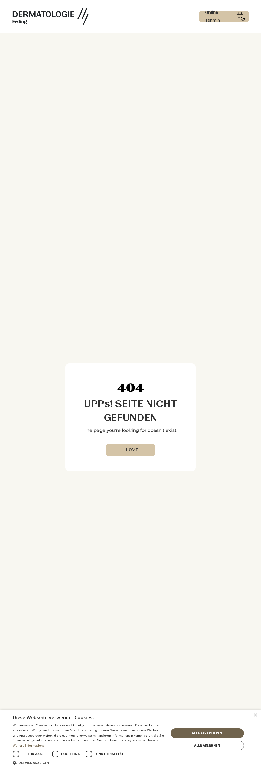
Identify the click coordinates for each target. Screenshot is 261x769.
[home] (50, 16)
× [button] (255, 715)
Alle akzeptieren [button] (207, 733)
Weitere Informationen (29, 745)
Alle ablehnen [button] (207, 745)
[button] (88, 762)
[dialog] (130, 739)
